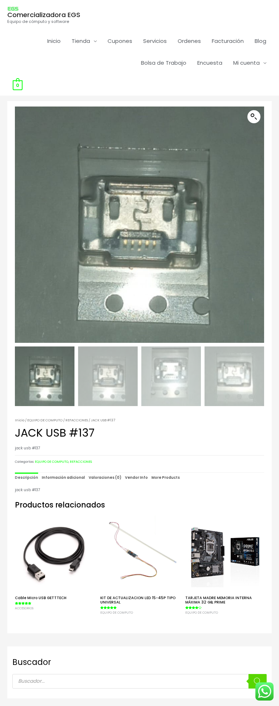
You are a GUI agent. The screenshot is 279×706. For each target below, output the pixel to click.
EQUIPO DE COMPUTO (44, 420)
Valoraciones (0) (105, 477)
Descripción (26, 477)
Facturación (228, 41)
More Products (165, 477)
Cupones (120, 41)
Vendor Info (136, 477)
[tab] (26, 478)
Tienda (81, 41)
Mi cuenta (246, 63)
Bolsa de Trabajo (163, 63)
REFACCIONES (76, 420)
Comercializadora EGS (43, 14)
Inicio (54, 41)
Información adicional (63, 477)
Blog (260, 41)
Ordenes (189, 41)
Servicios (155, 41)
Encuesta (209, 63)
